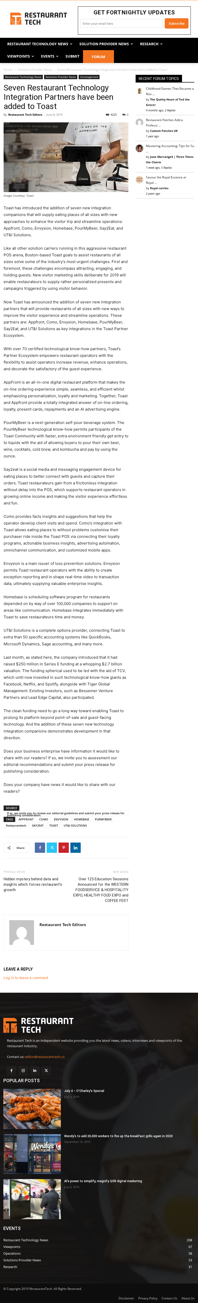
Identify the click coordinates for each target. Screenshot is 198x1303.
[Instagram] (23, 1070)
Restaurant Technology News (23, 77)
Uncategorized (89, 77)
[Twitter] (52, 848)
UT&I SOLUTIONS (75, 825)
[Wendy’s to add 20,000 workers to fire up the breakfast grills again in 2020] (32, 1154)
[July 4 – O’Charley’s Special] (32, 1109)
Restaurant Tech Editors (25, 114)
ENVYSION (61, 819)
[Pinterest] (64, 848)
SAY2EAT (38, 825)
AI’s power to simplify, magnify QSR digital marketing (103, 1181)
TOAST (53, 825)
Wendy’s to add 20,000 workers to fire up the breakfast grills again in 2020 (118, 1136)
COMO (43, 819)
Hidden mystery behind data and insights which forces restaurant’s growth (33, 884)
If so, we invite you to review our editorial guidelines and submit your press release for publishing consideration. (66, 813)
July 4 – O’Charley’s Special (84, 1091)
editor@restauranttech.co (45, 1056)
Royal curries (159, 188)
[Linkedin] (75, 848)
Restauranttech (16, 825)
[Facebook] (40, 848)
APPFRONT (26, 819)
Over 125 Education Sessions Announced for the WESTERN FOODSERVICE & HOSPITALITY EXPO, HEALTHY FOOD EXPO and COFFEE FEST (100, 890)
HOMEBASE (81, 819)
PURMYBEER (103, 819)
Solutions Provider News (34, 69)
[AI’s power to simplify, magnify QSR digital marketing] (32, 1199)
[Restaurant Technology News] (38, 19)
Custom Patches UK (164, 131)
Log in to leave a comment (26, 977)
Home (8, 69)
